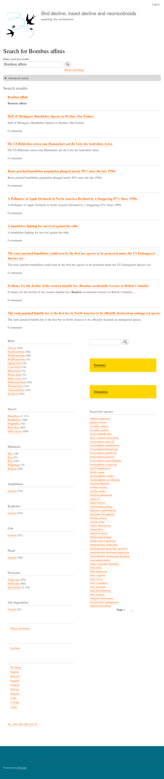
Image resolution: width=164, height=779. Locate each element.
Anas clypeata (97, 575)
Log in (156, 4)
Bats (10, 461)
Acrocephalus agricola (102, 441)
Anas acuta (96, 567)
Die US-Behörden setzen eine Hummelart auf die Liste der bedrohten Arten (60, 143)
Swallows (13, 394)
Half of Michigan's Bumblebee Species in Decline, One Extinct (51, 116)
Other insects (15, 431)
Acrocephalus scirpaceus (103, 464)
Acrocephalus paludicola (103, 453)
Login (13, 707)
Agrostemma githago (101, 506)
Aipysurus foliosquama (102, 514)
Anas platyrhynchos (100, 590)
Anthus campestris (100, 418)
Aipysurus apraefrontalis (103, 510)
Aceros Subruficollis (101, 434)
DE (20, 724)
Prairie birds (14, 375)
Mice (10, 453)
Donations (101, 391)
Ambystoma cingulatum (103, 541)
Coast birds (14, 367)
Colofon (14, 702)
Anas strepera (97, 594)
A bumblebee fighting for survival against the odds (43, 226)
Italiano (14, 689)
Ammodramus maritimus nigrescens (109, 552)
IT (36, 724)
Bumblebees (14, 420)
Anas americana (98, 571)
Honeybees (14, 416)
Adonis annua (97, 472)
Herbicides (14, 583)
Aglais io (95, 499)
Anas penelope (98, 587)
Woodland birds (16, 355)
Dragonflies (14, 423)
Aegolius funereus (99, 483)
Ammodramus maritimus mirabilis (109, 548)
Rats (10, 457)
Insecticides (14, 587)
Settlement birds (17, 382)
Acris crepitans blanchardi (104, 438)
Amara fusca (97, 529)
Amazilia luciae (99, 533)
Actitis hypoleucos (100, 468)
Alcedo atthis (97, 522)
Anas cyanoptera (99, 583)
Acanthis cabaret (99, 426)
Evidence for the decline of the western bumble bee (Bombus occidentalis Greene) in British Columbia (78, 285)
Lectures (15, 648)
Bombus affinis (18, 97)
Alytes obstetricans (100, 525)
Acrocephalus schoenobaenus (106, 460)
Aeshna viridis (97, 491)
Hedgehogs (14, 465)
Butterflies (13, 427)
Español (14, 681)
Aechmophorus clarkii (102, 476)
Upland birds (15, 363)
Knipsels (15, 694)
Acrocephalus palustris (102, 457)
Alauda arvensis (98, 518)
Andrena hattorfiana (100, 606)
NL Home (15, 667)
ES (31, 724)
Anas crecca (96, 579)
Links (13, 698)
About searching (74, 70)
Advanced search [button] (18, 78)
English (14, 672)
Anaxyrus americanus (101, 598)
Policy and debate (20, 628)
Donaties (100, 365)
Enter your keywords (15, 59)
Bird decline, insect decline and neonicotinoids (88, 13)
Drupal (22, 767)
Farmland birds (16, 352)
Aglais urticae (97, 502)
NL (9, 724)
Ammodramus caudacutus (104, 545)
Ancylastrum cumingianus (104, 602)
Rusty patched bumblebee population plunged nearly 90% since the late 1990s (62, 171)
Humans (12, 469)
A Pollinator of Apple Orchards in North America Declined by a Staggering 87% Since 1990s (72, 198)
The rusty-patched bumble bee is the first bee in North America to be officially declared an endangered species (84, 313)
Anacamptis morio (100, 560)
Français (15, 685)
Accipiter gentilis (99, 430)
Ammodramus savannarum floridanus (110, 556)
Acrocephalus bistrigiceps (104, 449)
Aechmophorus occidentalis (105, 480)
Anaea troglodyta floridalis (104, 564)
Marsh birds (14, 371)
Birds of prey (15, 378)
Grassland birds (16, 390)
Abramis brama (98, 422)
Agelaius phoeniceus (101, 495)
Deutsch (14, 676)
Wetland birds (15, 386)
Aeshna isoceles (98, 487)
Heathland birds (16, 359)
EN (15, 724)
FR (26, 724)
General (12, 348)
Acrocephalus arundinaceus (105, 445)
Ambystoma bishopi (100, 537)
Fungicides (14, 580)
